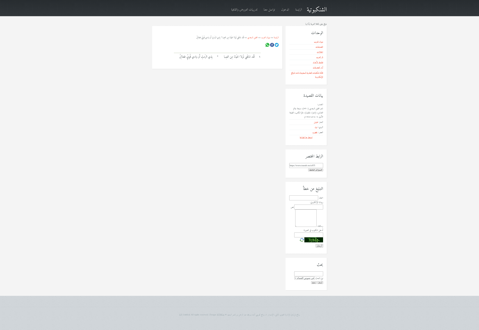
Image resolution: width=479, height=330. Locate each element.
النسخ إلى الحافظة (315, 170)
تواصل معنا (269, 10)
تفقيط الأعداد (318, 62)
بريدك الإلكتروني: (316, 202)
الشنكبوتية (317, 9)
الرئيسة (298, 10)
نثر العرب (319, 57)
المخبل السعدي (252, 38)
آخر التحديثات (318, 68)
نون (316, 127)
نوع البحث (319, 278)
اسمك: (321, 198)
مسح (314, 282)
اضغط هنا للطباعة (306, 138)
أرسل (320, 282)
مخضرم (315, 132)
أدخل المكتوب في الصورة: (313, 230)
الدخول (285, 10)
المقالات (320, 52)
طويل (316, 122)
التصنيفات (319, 47)
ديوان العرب (265, 38)
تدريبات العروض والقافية (244, 10)
